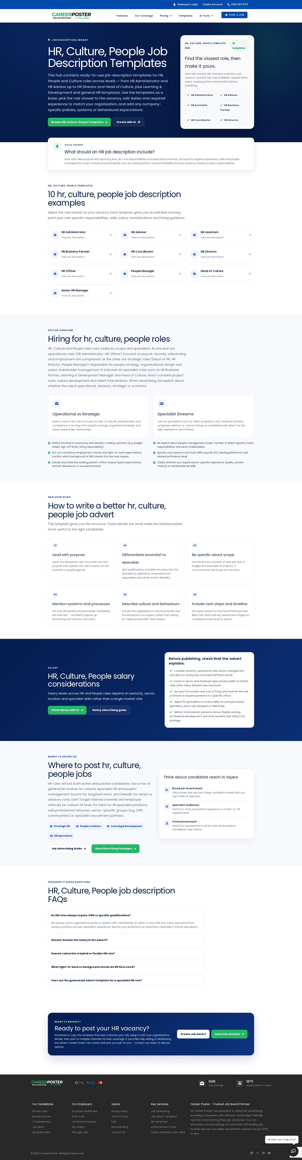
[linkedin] (263, 1153)
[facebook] (252, 1153)
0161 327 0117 (239, 4)
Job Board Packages (84, 1121)
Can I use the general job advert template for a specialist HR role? (96, 980)
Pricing (164, 15)
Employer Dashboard (84, 1111)
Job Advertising (160, 1111)
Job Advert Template (164, 1116)
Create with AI (126, 122)
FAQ (114, 1121)
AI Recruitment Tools (163, 1127)
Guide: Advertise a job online (168, 1132)
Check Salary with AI (65, 710)
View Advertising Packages (113, 848)
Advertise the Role (227, 1034)
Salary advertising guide (109, 710)
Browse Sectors (42, 1116)
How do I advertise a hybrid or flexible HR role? (83, 953)
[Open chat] (293, 1151)
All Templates (159, 1121)
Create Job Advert (193, 1034)
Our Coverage (144, 15)
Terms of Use (120, 1116)
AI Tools (204, 15)
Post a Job (78, 1116)
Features (122, 15)
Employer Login (186, 4)
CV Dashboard (41, 1121)
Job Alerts (38, 1127)
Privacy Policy (120, 1111)
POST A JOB (236, 15)
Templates (185, 15)
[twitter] (257, 1153)
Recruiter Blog (120, 1127)
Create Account (213, 4)
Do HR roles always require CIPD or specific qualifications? (91, 915)
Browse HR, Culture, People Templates (77, 122)
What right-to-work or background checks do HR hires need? (93, 967)
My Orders (78, 1127)
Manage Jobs (80, 1132)
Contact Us (118, 1132)
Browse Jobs (40, 1111)
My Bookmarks (41, 1132)
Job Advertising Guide (67, 848)
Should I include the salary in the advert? (79, 940)
